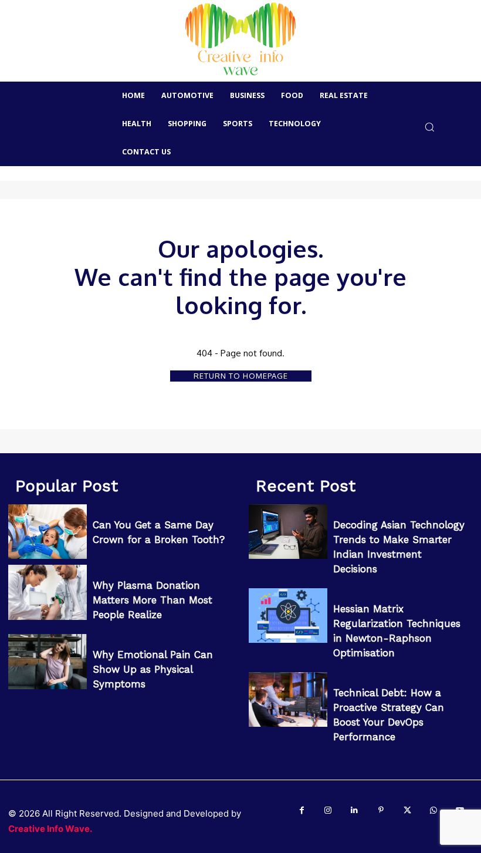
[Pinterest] (381, 810)
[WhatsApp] (434, 810)
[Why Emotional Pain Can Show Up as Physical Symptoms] (47, 661)
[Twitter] (407, 810)
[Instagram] (328, 810)
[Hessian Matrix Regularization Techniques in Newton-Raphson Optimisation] (288, 615)
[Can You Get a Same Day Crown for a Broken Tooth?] (47, 531)
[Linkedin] (354, 810)
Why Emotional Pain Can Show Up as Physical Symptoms (153, 669)
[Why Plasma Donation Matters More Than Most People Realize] (47, 592)
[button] (429, 126)
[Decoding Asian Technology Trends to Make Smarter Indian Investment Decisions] (288, 531)
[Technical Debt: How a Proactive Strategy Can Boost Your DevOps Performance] (288, 699)
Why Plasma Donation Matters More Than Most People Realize (152, 600)
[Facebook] (302, 810)
